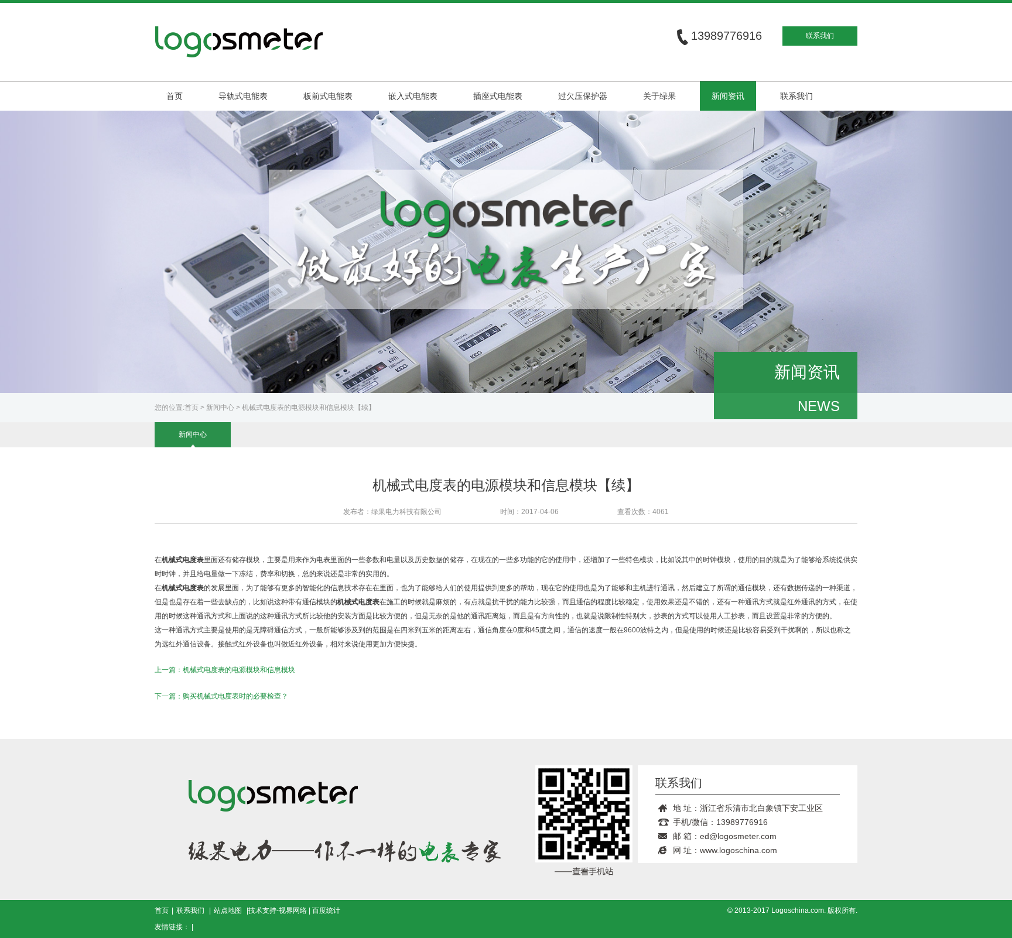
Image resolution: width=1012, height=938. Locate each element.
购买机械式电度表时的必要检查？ (235, 696)
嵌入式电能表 (412, 96)
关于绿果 (659, 96)
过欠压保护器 (582, 96)
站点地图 (228, 910)
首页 (174, 96)
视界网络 (293, 910)
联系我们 (820, 36)
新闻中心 (220, 407)
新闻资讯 (728, 96)
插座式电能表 (497, 96)
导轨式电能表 (243, 96)
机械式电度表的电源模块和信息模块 (239, 670)
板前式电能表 (328, 96)
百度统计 (326, 910)
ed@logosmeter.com (738, 836)
